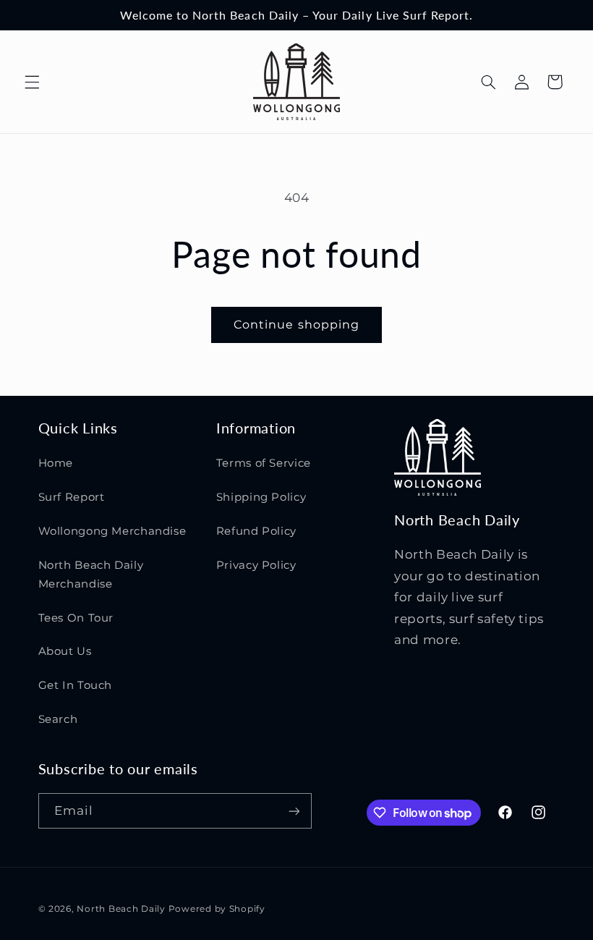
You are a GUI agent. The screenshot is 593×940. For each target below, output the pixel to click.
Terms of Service (263, 463)
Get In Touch (75, 685)
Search (58, 719)
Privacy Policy (256, 565)
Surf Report (71, 497)
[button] (31, 81)
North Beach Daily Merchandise (91, 574)
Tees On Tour (76, 617)
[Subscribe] (293, 811)
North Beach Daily (121, 909)
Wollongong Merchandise (112, 531)
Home (56, 463)
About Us (65, 651)
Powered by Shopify (216, 909)
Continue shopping (296, 324)
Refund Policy (256, 531)
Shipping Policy (261, 497)
